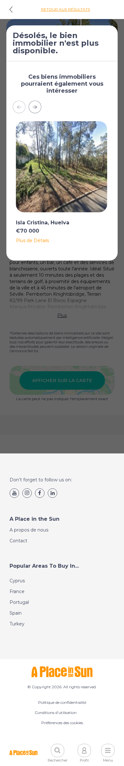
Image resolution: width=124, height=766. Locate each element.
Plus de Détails (32, 240)
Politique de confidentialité (62, 702)
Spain (16, 613)
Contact (18, 541)
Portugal (19, 602)
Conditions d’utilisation (56, 712)
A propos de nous (29, 530)
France (17, 591)
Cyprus (17, 581)
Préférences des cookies (62, 722)
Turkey (17, 624)
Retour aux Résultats (65, 9)
